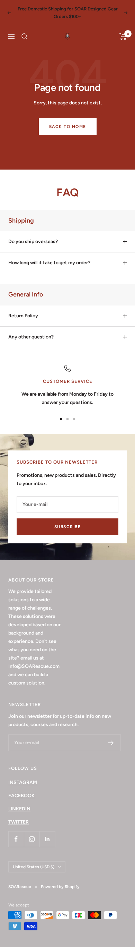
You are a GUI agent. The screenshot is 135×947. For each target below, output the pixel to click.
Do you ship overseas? (33, 241)
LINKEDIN (19, 809)
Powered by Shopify (60, 886)
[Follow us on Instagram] (31, 839)
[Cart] (123, 36)
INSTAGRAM (22, 782)
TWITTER (18, 822)
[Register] (111, 742)
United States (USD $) (33, 866)
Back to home (67, 126)
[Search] (24, 36)
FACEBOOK (21, 796)
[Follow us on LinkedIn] (47, 839)
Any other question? (31, 337)
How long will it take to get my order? (49, 263)
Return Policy (23, 316)
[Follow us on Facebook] (16, 839)
